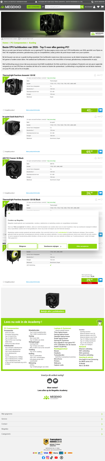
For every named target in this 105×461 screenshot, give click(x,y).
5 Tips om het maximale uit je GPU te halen (16, 363)
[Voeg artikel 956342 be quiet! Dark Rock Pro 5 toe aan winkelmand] (100, 152)
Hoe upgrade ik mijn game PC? (64, 343)
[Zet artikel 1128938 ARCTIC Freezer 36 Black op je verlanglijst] (101, 158)
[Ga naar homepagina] (13, 7)
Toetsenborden (59, 355)
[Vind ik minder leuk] (55, 381)
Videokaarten (9, 346)
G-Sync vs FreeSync (86, 344)
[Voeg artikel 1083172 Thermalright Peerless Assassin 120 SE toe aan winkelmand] (100, 110)
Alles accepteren (82, 246)
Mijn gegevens (7, 414)
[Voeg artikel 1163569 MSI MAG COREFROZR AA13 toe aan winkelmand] (100, 280)
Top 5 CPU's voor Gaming (13, 340)
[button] (34, 7)
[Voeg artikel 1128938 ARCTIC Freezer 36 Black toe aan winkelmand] (100, 193)
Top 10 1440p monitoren (88, 341)
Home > (6, 43)
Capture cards (59, 365)
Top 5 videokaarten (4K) (12, 360)
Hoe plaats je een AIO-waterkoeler (37, 360)
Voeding (32, 350)
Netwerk (82, 347)
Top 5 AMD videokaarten (13, 349)
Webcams (57, 363)
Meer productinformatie (33, 110)
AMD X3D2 (8, 342)
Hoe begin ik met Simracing (88, 359)
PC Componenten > (19, 43)
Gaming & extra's (86, 357)
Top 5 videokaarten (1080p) (14, 357)
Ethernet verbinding (85, 349)
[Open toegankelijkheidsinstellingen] (61, 457)
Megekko (5, 429)
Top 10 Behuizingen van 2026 (39, 367)
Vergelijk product (10, 110)
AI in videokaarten (11, 353)
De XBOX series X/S (86, 361)
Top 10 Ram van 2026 (37, 346)
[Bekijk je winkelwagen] (102, 7)
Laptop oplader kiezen (62, 330)
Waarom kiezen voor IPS (87, 335)
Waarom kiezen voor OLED (88, 337)
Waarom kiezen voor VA (87, 333)
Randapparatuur (61, 349)
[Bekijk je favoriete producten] (98, 7)
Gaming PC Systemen (61, 340)
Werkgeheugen (34, 342)
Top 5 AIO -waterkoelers (37, 357)
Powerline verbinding (86, 355)
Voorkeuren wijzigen (51, 246)
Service (4, 419)
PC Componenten (11, 328)
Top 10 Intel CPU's (10, 336)
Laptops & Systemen (62, 328)
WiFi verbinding (84, 351)
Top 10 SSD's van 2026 (37, 340)
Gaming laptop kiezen (61, 334)
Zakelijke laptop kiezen (62, 336)
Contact (4, 424)
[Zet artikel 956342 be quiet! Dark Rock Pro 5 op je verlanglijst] (101, 117)
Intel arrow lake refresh (12, 343)
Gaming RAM (34, 344)
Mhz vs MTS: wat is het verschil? (40, 347)
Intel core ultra (9, 332)
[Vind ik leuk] (49, 381)
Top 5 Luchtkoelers (36, 355)
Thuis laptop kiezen (60, 332)
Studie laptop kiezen (61, 338)
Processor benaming (11, 334)
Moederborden (34, 330)
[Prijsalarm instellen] (95, 75)
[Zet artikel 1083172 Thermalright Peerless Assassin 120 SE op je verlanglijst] (101, 75)
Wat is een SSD (34, 338)
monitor (81, 330)
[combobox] (62, 7)
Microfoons (58, 359)
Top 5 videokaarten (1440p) (14, 359)
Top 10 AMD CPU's (11, 338)
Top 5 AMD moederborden (38, 334)
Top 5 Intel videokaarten (12, 351)
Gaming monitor (85, 331)
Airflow (32, 365)
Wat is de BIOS (84, 366)
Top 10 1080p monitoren (88, 339)
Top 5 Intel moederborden (38, 332)
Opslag (31, 336)
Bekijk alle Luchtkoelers (52, 311)
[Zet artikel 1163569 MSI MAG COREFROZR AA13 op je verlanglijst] (101, 244)
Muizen (56, 351)
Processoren (8, 331)
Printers (56, 361)
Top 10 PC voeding (36, 351)
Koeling (32, 43)
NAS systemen (84, 353)
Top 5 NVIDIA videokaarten (13, 347)
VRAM (7, 355)
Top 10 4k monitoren (86, 343)
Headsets (57, 353)
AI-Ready (82, 363)
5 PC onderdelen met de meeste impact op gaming (65, 345)
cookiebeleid (62, 232)
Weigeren (22, 246)
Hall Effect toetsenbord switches (65, 357)
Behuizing (32, 363)
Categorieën (6, 434)
